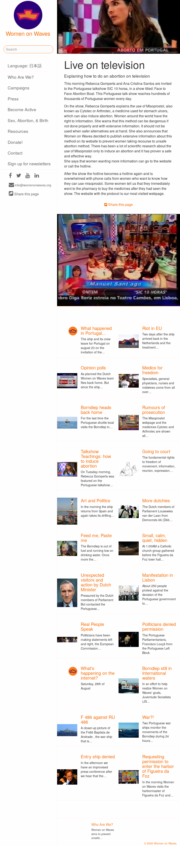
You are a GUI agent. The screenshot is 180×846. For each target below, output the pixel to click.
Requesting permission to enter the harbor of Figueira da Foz (158, 766)
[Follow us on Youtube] (28, 176)
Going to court (156, 451)
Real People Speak (92, 626)
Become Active (22, 109)
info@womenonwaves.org (32, 185)
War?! (148, 717)
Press (13, 99)
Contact (15, 153)
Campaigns (18, 88)
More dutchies (156, 500)
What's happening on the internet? (98, 673)
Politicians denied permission (159, 626)
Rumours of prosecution (153, 409)
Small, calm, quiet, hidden (154, 537)
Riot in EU (152, 328)
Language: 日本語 (25, 65)
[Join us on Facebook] (10, 176)
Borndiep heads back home (96, 409)
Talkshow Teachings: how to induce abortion (96, 458)
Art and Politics (95, 500)
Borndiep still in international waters (157, 673)
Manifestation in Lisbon (157, 577)
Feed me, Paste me (96, 537)
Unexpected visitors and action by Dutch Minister (96, 582)
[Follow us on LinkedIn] (37, 176)
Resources (18, 131)
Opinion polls (93, 367)
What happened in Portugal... (96, 330)
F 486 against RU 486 (98, 719)
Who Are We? (21, 77)
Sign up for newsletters (29, 163)
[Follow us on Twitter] (18, 176)
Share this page (26, 193)
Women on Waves (28, 33)
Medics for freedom (152, 370)
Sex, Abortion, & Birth (28, 120)
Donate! (15, 142)
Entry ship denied (98, 756)
